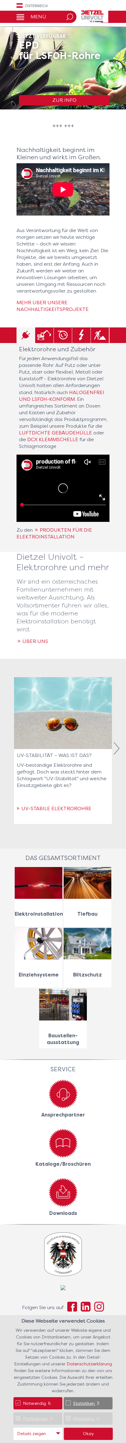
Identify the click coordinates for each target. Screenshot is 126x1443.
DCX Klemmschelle (52, 439)
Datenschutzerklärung (89, 1363)
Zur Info (64, 100)
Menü (38, 17)
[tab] (26, 336)
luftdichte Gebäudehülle (55, 433)
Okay (88, 1433)
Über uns (35, 641)
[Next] (116, 749)
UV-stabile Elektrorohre (56, 808)
